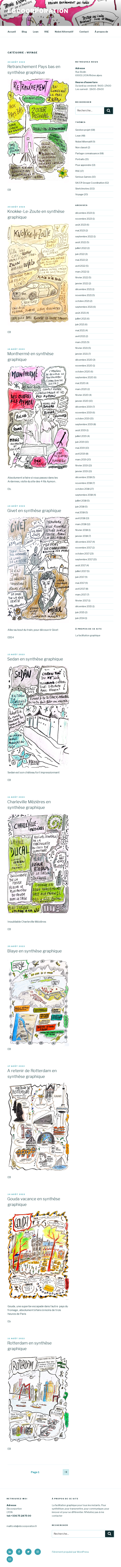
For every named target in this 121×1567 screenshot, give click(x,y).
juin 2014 (79, 618)
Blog (24, 31)
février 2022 (81, 277)
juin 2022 (80, 254)
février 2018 (81, 530)
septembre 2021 (84, 306)
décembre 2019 (83, 406)
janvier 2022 (81, 283)
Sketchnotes (82, 188)
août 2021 (80, 312)
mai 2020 (80, 383)
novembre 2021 (83, 295)
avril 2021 (80, 336)
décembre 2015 (83, 606)
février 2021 (81, 348)
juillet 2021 (80, 318)
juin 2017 (79, 577)
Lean (35, 31)
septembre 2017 (84, 559)
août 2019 (80, 430)
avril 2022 (80, 265)
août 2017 (80, 565)
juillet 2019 (80, 436)
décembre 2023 (83, 213)
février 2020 (81, 395)
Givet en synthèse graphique (34, 510)
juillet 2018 (80, 500)
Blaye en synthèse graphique (34, 950)
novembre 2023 (83, 218)
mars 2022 (80, 271)
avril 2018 (80, 518)
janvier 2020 (81, 401)
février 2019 (81, 465)
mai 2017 (80, 583)
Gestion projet (82, 129)
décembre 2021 (83, 289)
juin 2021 (79, 324)
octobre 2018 (82, 489)
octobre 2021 (82, 301)
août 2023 (80, 224)
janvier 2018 (81, 536)
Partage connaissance (87, 153)
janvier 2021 (81, 353)
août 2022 (80, 242)
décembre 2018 (83, 477)
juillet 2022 (81, 248)
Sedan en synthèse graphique (35, 659)
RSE (46, 31)
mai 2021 (80, 330)
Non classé (81, 147)
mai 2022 (80, 260)
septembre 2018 (84, 494)
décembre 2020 (83, 359)
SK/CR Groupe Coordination (89, 182)
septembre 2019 (84, 424)
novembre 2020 (83, 365)
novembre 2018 (83, 483)
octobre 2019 (82, 418)
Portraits (80, 159)
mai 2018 (80, 512)
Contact (84, 31)
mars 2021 (80, 342)
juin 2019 (79, 442)
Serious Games (83, 176)
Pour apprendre (83, 165)
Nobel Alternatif (64, 31)
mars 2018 (80, 524)
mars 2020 (81, 389)
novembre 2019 (83, 412)
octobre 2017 (82, 553)
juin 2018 (79, 506)
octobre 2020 (82, 371)
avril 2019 (80, 453)
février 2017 (81, 600)
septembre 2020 (84, 377)
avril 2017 (80, 588)
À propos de (101, 31)
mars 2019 (80, 459)
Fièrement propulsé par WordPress (70, 1552)
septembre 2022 (84, 236)
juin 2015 (79, 612)
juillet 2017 (80, 571)
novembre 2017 (83, 547)
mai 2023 (80, 230)
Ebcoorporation (38, 11)
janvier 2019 (81, 471)
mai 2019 (80, 448)
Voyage (79, 194)
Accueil (12, 31)
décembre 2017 (83, 541)
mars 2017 (80, 594)
